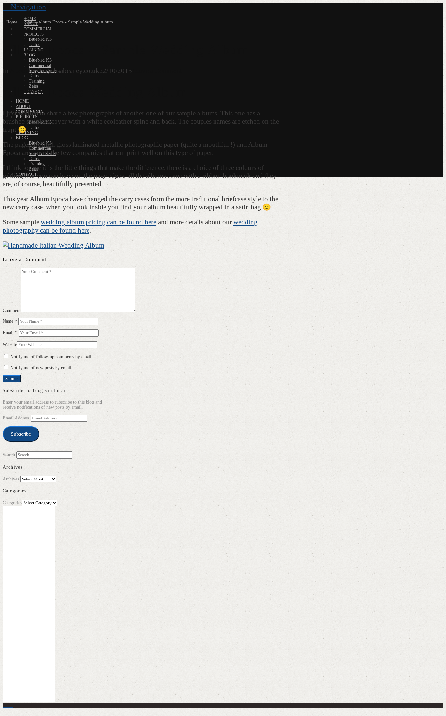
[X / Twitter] (8, 705)
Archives (11, 479)
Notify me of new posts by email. (41, 367)
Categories (12, 502)
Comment (12, 310)
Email (10, 332)
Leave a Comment (157, 71)
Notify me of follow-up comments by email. (51, 356)
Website (10, 344)
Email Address (17, 418)
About (18, 71)
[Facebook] (4, 705)
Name (10, 321)
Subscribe (21, 434)
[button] (24, 7)
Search (9, 454)
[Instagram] (11, 705)
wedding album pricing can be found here (98, 222)
